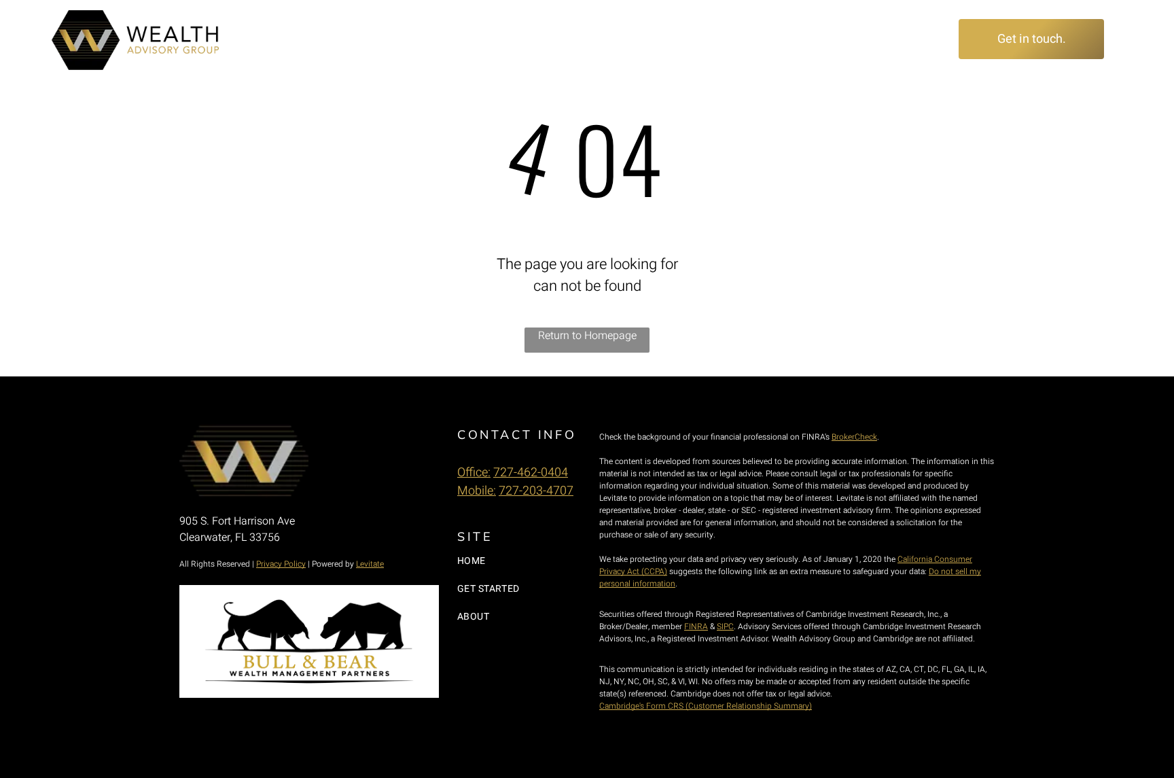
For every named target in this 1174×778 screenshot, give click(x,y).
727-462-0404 (530, 472)
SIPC (725, 626)
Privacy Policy (281, 564)
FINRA (696, 626)
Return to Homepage (587, 336)
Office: (474, 472)
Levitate (370, 564)
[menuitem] (491, 39)
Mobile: (476, 491)
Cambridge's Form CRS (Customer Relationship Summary (704, 706)
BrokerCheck (854, 437)
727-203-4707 (536, 491)
